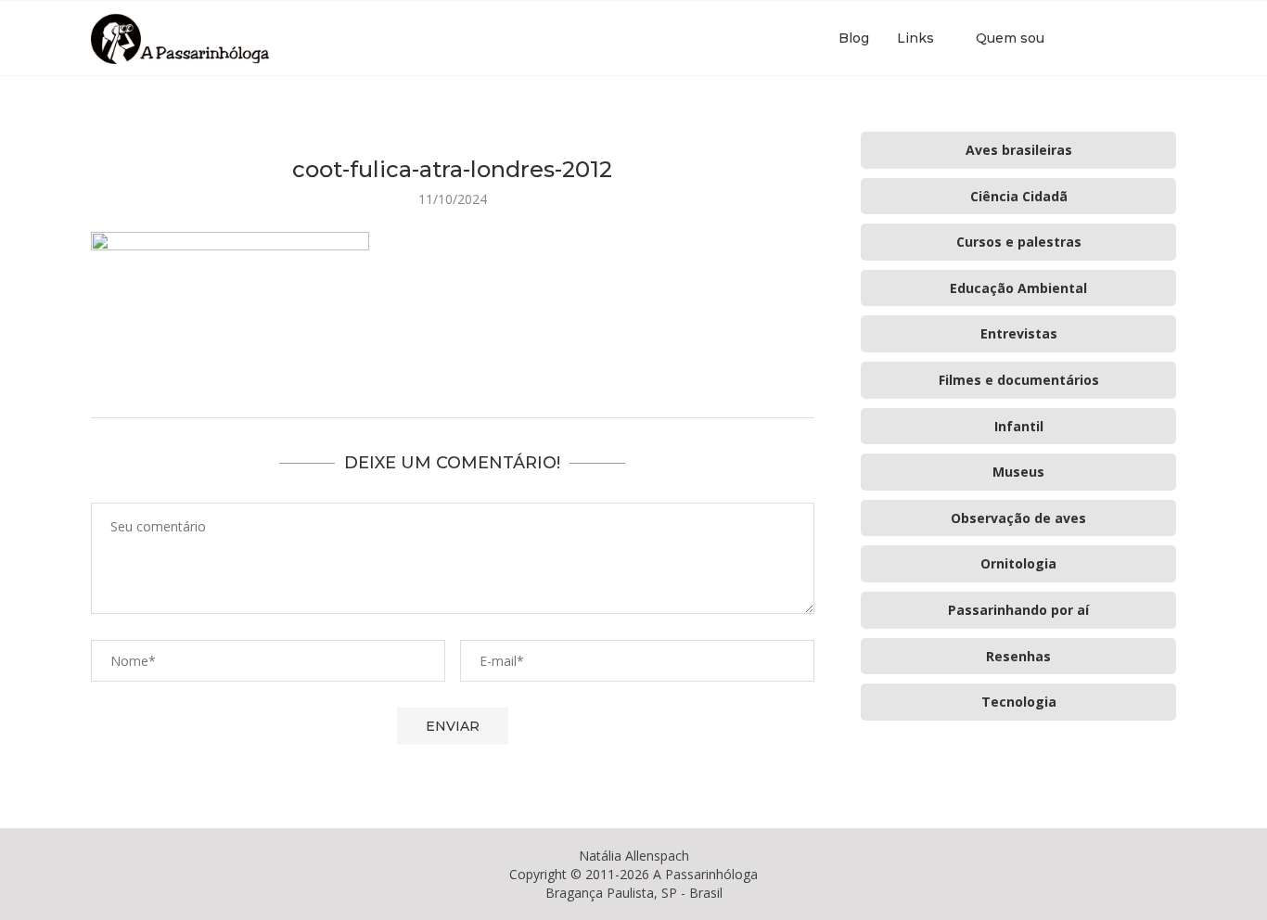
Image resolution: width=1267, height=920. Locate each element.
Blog (853, 38)
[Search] (1167, 38)
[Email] (1138, 38)
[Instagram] (1119, 38)
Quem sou (1010, 38)
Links (915, 38)
